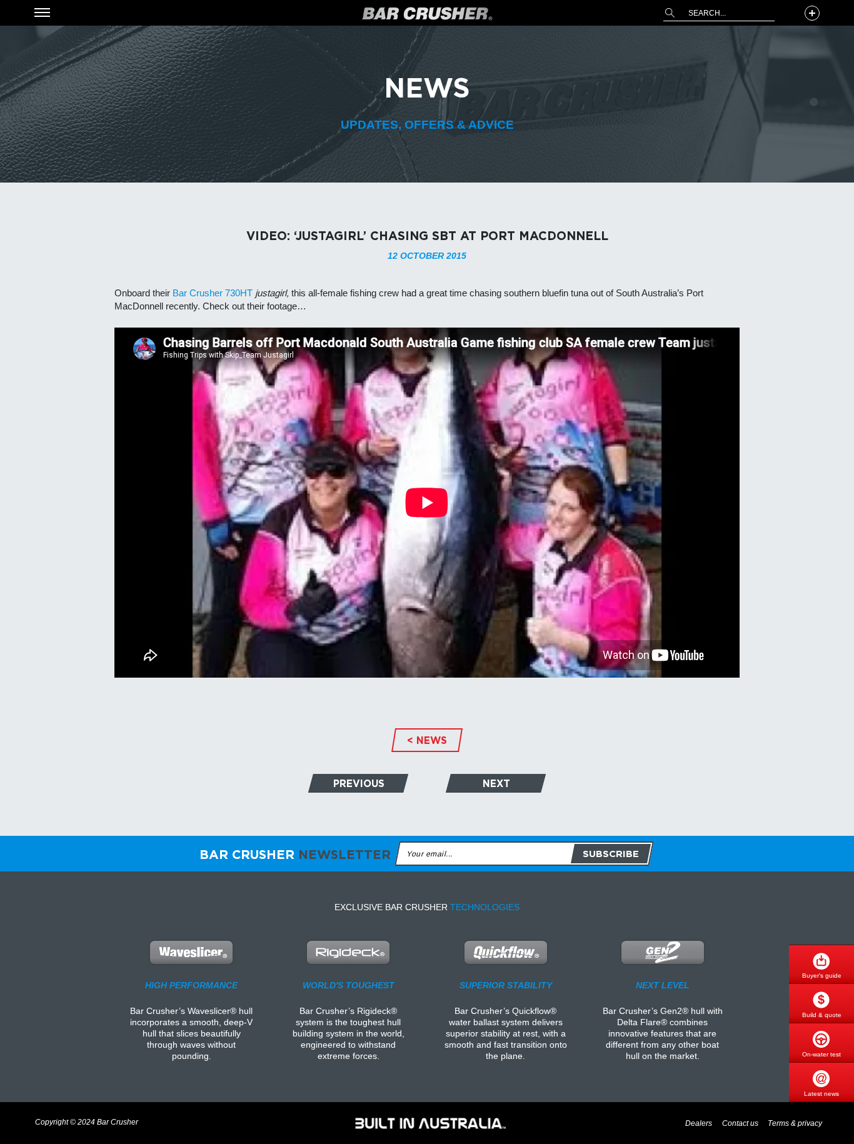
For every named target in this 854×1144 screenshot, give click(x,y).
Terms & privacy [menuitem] (795, 1123)
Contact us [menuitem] (740, 1123)
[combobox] (719, 13)
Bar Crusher (198, 293)
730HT (239, 293)
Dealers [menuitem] (698, 1123)
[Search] (669, 13)
